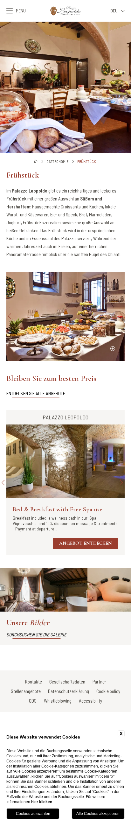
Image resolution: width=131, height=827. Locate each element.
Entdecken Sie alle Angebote (35, 393)
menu (21, 10)
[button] (3, 87)
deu (114, 10)
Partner (99, 681)
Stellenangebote (26, 691)
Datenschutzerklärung (68, 691)
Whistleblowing (58, 701)
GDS (33, 701)
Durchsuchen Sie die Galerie (36, 634)
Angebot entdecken (85, 543)
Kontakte (33, 681)
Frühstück (86, 161)
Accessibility (90, 701)
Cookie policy (108, 691)
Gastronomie (57, 161)
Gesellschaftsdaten (67, 681)
